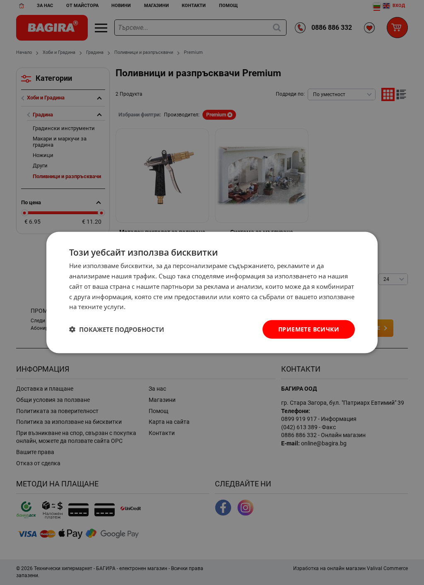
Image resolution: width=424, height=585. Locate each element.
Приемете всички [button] (308, 329)
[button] (116, 329)
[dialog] (212, 292)
